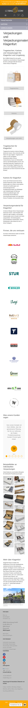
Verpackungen (6, 28)
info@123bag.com (7, 677)
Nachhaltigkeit (6, 616)
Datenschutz (12, 702)
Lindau (4, 687)
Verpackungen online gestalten (10, 645)
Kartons (4, 24)
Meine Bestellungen (7, 635)
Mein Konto (5, 633)
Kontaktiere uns (6, 618)
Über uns (5, 615)
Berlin (9, 689)
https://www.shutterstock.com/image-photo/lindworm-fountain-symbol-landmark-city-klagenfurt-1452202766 (13, 604)
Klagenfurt (20, 689)
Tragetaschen (6, 20)
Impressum (20, 702)
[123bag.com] (14, 9)
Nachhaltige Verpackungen (9, 644)
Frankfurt (9, 687)
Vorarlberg (5, 691)
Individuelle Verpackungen (9, 642)
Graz (16, 689)
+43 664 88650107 (20, 4)
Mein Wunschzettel (18, 15)
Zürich (12, 691)
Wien (12, 689)
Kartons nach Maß (7, 647)
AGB (6, 702)
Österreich (20, 681)
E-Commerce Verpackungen (9, 649)
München (5, 689)
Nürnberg (14, 687)
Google (9, 585)
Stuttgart (19, 687)
